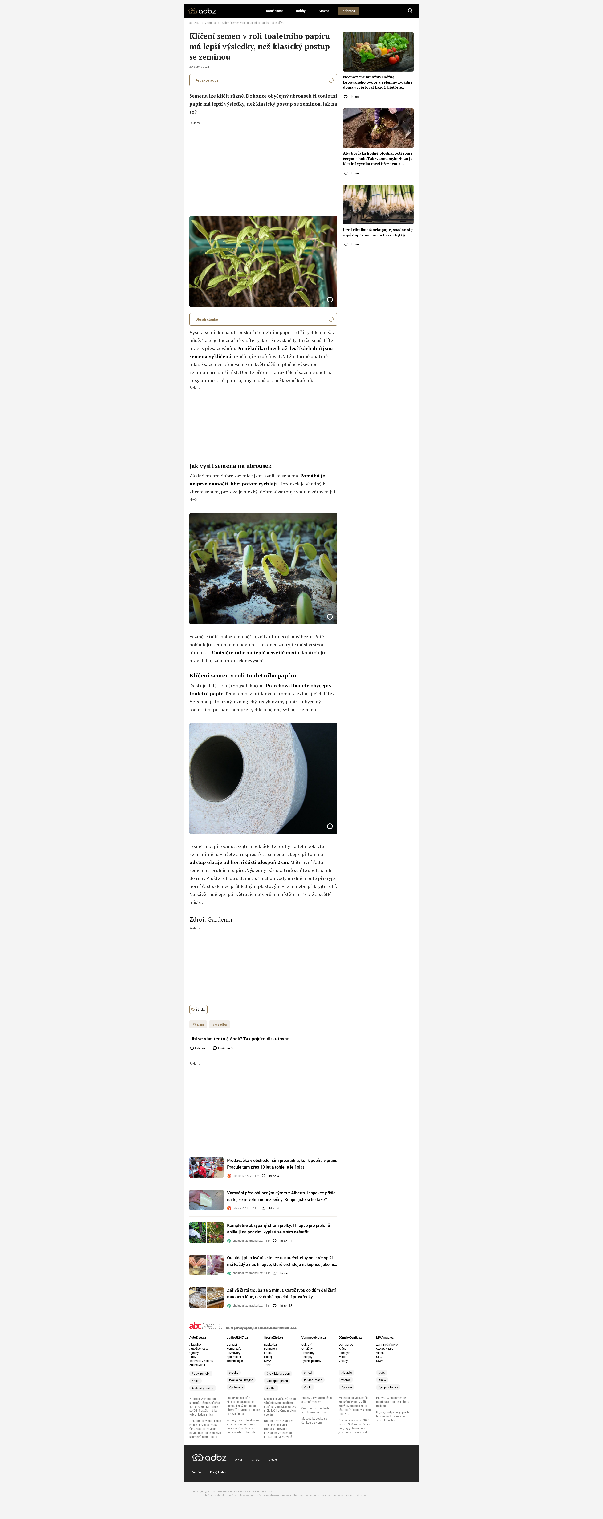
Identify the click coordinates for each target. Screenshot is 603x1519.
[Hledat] (410, 11)
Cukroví (306, 1344)
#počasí (346, 1387)
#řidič (195, 1381)
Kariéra (255, 1459)
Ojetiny (194, 1353)
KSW (379, 1361)
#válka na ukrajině (241, 1380)
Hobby (301, 11)
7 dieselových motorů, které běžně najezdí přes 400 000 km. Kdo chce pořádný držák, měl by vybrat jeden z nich (204, 1406)
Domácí (232, 1344)
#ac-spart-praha (277, 1381)
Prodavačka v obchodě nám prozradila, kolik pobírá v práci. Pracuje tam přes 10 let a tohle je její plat (282, 1163)
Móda (342, 1357)
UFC (379, 1357)
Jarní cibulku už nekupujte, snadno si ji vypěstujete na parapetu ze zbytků (378, 232)
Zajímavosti (197, 1365)
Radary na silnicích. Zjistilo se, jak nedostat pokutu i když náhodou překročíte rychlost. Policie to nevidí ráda (243, 1406)
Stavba (324, 11)
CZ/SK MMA (384, 1348)
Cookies (196, 1472)
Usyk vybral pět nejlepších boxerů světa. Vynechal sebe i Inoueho (392, 1416)
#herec (345, 1380)
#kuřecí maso (313, 1380)
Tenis (267, 1365)
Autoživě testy (198, 1348)
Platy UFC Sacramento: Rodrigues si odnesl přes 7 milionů (392, 1402)
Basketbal (270, 1344)
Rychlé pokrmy (311, 1361)
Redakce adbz (206, 80)
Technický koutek (201, 1361)
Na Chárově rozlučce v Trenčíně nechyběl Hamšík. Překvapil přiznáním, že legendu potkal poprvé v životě (278, 1429)
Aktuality (195, 1344)
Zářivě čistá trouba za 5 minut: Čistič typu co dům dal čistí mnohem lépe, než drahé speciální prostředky (281, 1293)
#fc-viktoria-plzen (278, 1373)
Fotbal (268, 1353)
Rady (192, 1357)
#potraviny (236, 1387)
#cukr (308, 1387)
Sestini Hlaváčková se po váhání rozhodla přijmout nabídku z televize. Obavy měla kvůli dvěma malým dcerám (280, 1406)
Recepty (307, 1357)
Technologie (235, 1361)
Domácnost (274, 11)
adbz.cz (194, 22)
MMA (267, 1361)
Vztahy (343, 1361)
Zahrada (348, 11)
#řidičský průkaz (203, 1388)
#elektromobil (201, 1373)
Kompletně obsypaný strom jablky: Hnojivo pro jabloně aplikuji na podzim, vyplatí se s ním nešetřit (278, 1228)
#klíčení (198, 1024)
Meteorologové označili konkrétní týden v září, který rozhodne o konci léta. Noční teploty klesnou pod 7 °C (355, 1406)
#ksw (382, 1380)
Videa (380, 1353)
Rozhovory (233, 1353)
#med (308, 1372)
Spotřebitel (234, 1357)
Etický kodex (218, 1472)
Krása (342, 1348)
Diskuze (225, 1048)
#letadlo (346, 1372)
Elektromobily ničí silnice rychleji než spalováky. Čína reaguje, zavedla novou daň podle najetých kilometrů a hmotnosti (205, 1429)
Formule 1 (270, 1348)
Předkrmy (308, 1353)
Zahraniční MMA (387, 1344)
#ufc (382, 1372)
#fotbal (271, 1388)
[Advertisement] (263, 159)
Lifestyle (344, 1353)
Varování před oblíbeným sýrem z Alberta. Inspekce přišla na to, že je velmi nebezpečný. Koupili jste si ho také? (281, 1196)
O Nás (239, 1459)
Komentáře (234, 1348)
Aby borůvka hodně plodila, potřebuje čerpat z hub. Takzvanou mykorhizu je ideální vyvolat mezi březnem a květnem (377, 158)
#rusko (233, 1372)
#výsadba (219, 1024)
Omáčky (307, 1348)
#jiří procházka (388, 1387)
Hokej (268, 1357)
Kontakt (272, 1459)
